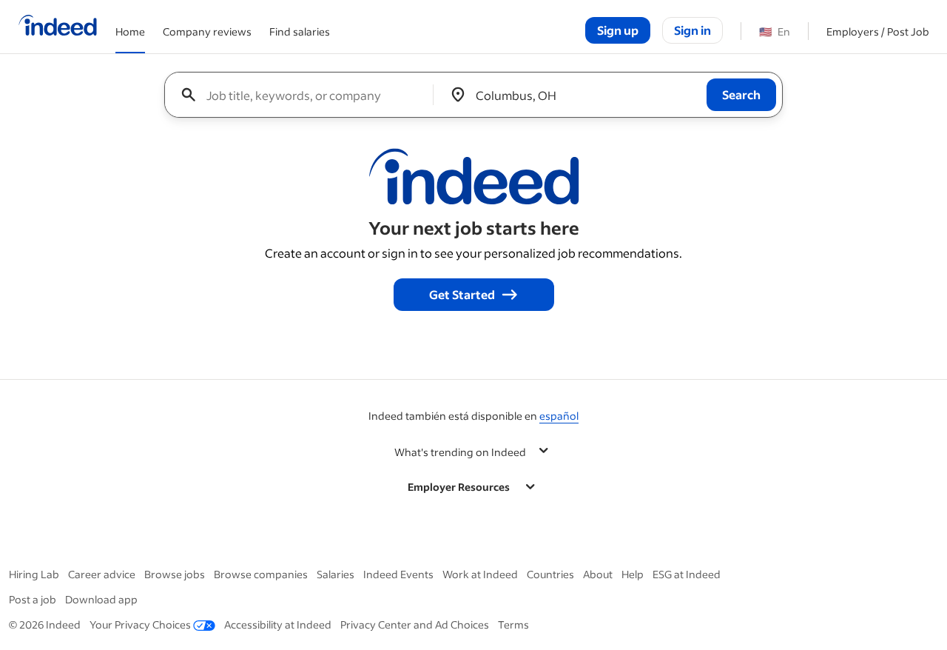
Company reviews (207, 31)
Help (632, 574)
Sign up (617, 30)
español (559, 416)
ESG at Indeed (687, 574)
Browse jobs (174, 574)
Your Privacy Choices (140, 624)
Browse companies (261, 574)
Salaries (335, 574)
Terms (513, 624)
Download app (101, 599)
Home (130, 31)
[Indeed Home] (57, 26)
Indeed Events (398, 574)
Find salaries (299, 31)
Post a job (32, 599)
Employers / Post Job (877, 31)
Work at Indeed (480, 574)
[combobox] (304, 95)
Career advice (101, 574)
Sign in (692, 30)
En (774, 31)
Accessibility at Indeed (277, 624)
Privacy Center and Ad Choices (414, 624)
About (598, 574)
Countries (550, 574)
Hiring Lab (34, 574)
